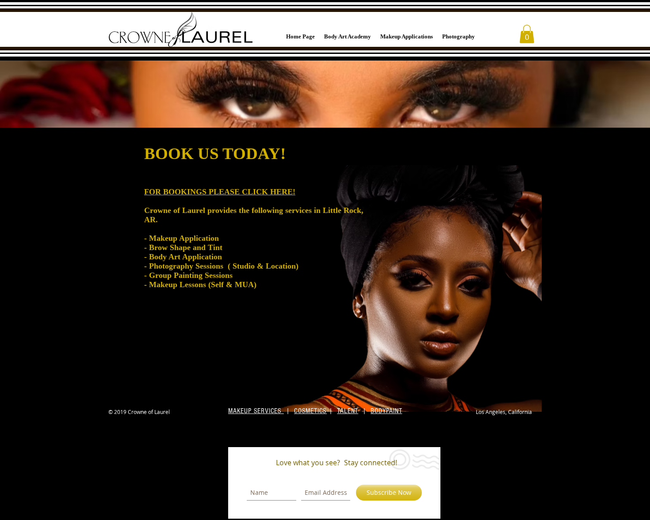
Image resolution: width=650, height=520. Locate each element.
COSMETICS (310, 411)
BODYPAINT (386, 411)
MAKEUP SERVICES (256, 411)
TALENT (347, 411)
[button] (527, 34)
